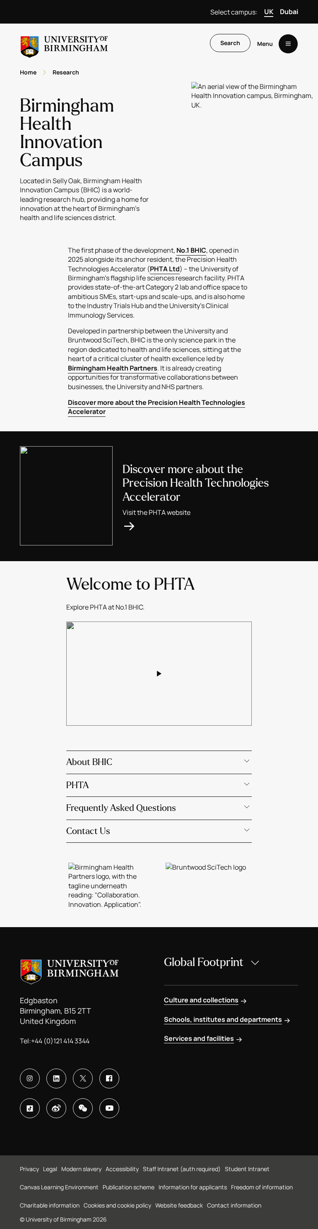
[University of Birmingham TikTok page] (30, 1108)
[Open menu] (288, 44)
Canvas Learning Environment (59, 1187)
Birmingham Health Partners (112, 368)
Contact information (234, 1205)
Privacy (29, 1169)
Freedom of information (262, 1187)
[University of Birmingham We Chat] (83, 1108)
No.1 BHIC (191, 250)
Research (66, 72)
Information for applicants (193, 1187)
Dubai (289, 11)
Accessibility (122, 1169)
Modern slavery (81, 1169)
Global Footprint (203, 962)
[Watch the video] (159, 674)
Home (28, 72)
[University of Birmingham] (64, 44)
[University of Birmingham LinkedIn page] (56, 1078)
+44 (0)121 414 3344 (60, 1040)
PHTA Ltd (165, 268)
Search (230, 43)
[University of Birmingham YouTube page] (109, 1108)
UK (268, 11)
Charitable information (50, 1205)
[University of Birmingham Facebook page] (109, 1078)
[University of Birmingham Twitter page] (83, 1078)
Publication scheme (128, 1187)
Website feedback (179, 1205)
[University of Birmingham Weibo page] (56, 1108)
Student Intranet (247, 1169)
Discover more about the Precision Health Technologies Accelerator (156, 407)
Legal (50, 1169)
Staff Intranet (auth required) (182, 1169)
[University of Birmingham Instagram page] (30, 1078)
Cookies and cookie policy (117, 1205)
